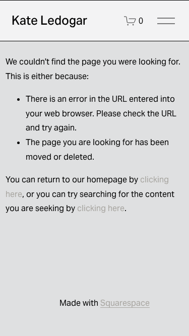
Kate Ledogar (49, 20)
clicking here (100, 208)
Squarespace (125, 303)
